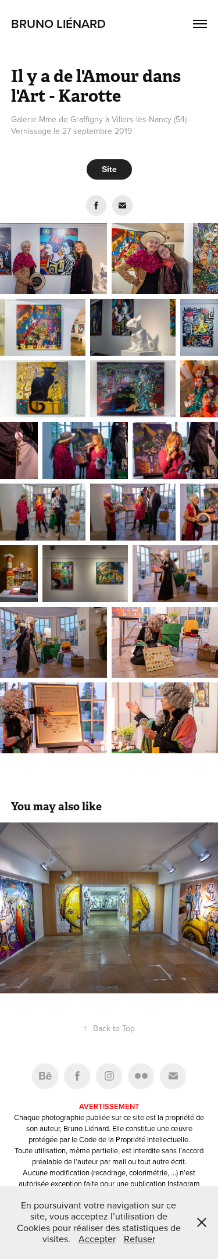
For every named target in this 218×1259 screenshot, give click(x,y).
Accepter (97, 1238)
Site (109, 169)
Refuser (139, 1238)
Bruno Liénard (58, 23)
